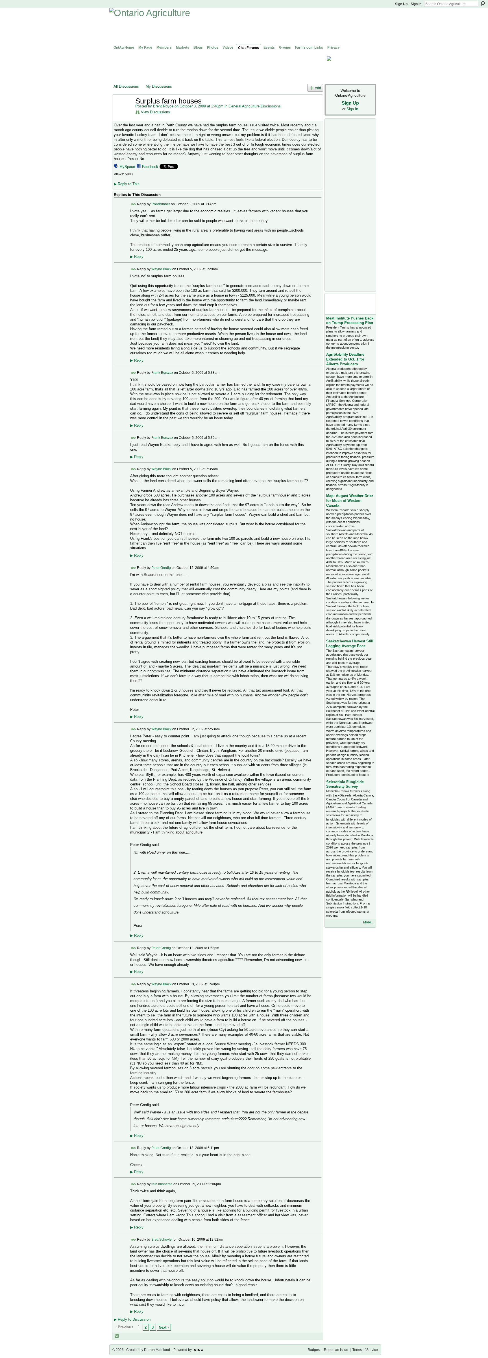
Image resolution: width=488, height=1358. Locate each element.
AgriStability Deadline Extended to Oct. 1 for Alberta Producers (345, 359)
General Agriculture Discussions (254, 106)
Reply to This (127, 184)
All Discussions (126, 86)
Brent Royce (163, 106)
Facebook (150, 167)
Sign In (416, 4)
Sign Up (401, 4)
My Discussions (159, 86)
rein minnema (162, 1184)
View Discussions (155, 112)
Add (318, 88)
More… (368, 922)
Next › (164, 1327)
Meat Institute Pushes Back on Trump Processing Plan (349, 320)
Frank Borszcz (162, 373)
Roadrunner (160, 204)
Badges (314, 1350)
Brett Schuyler (162, 1240)
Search (482, 3)
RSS (116, 1336)
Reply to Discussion (132, 1319)
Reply (136, 257)
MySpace (127, 167)
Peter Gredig (161, 568)
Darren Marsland (157, 1350)
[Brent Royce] (123, 113)
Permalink (133, 204)
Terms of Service (365, 1350)
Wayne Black (161, 269)
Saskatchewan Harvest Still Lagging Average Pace (349, 643)
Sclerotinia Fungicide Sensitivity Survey (345, 784)
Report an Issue (336, 1350)
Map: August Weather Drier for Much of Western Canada (349, 501)
